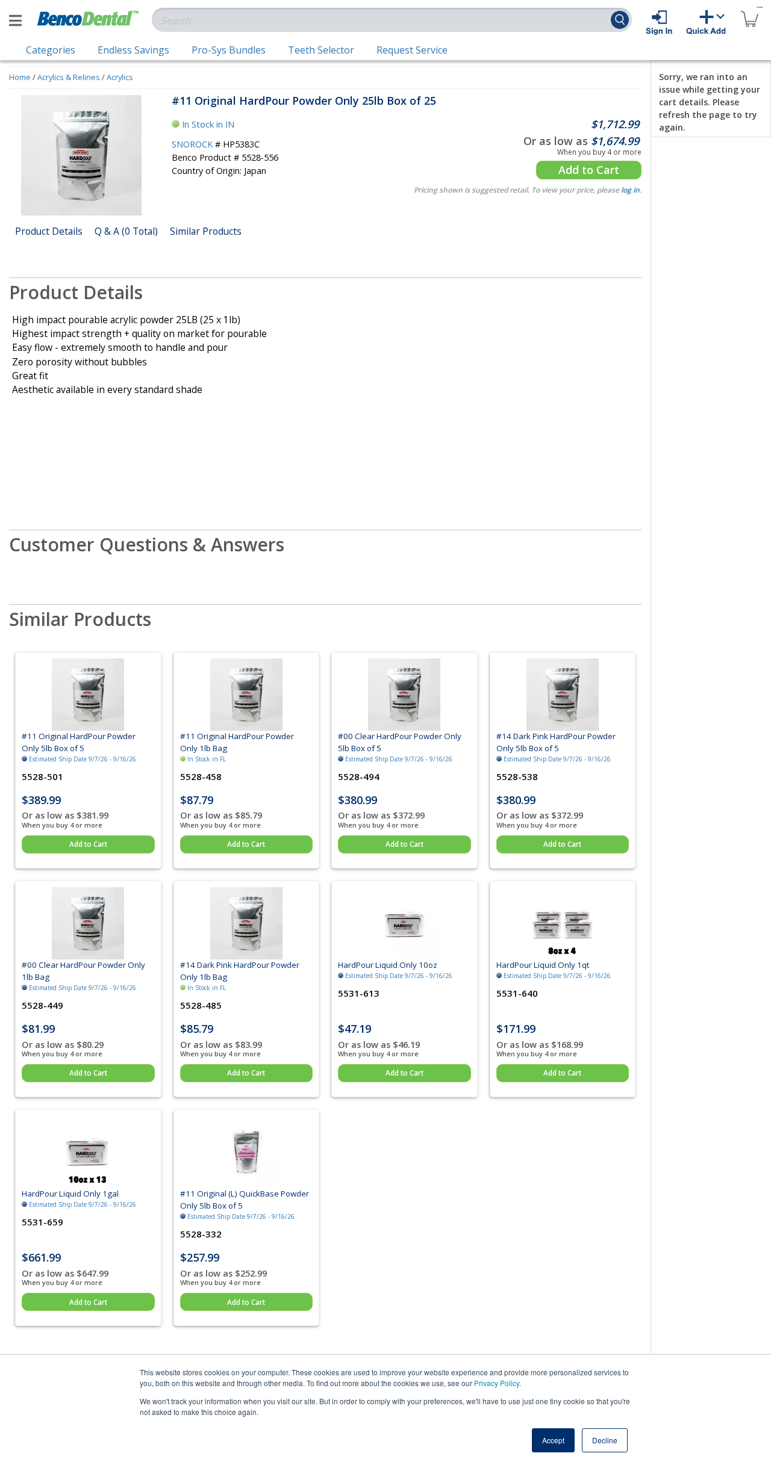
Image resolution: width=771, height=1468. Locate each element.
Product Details (49, 231)
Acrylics (120, 77)
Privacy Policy (496, 1383)
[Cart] (749, 12)
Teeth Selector (321, 50)
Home (20, 77)
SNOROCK (192, 144)
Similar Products (206, 231)
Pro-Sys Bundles (229, 50)
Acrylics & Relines (68, 77)
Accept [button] (553, 1440)
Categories (50, 50)
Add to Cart (588, 170)
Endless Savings (133, 50)
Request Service (412, 50)
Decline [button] (604, 1440)
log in (630, 190)
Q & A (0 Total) (126, 231)
